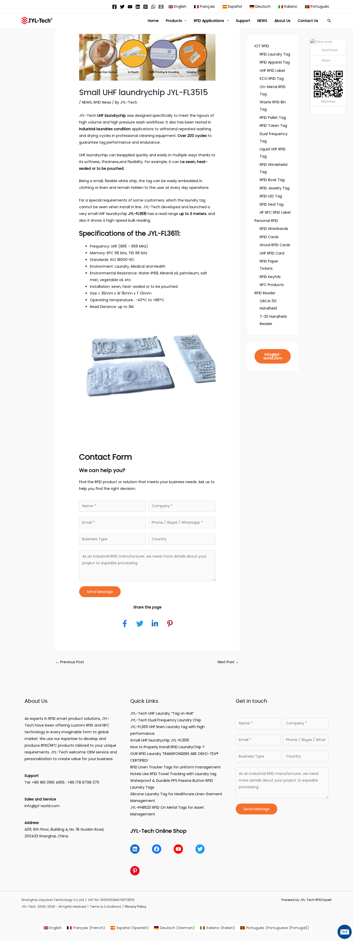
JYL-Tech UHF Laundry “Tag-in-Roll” (162, 713)
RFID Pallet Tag (273, 117)
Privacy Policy (135, 906)
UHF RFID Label (272, 70)
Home (153, 20)
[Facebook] (114, 6)
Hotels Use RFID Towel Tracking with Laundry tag (173, 773)
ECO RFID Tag (272, 78)
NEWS (262, 20)
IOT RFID (262, 46)
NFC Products (272, 284)
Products (174, 20)
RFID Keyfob (270, 276)
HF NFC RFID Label (275, 212)
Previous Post (70, 662)
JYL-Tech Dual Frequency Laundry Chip (165, 720)
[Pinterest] (145, 6)
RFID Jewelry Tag (274, 188)
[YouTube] (130, 6)
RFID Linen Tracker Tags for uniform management (175, 767)
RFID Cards (269, 237)
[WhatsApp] (153, 6)
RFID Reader (265, 293)
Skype (325, 60)
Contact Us (308, 20)
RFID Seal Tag (271, 204)
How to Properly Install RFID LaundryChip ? (167, 747)
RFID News (102, 102)
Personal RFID (266, 220)
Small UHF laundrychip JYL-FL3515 (159, 740)
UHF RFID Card (272, 253)
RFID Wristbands (274, 228)
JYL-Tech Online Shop (158, 831)
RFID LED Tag (271, 196)
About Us (282, 20)
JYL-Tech (87, 115)
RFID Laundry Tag (275, 54)
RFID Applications (209, 20)
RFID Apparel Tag (275, 62)
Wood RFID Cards (275, 245)
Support (243, 20)
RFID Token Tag (273, 125)
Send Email (329, 50)
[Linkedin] (137, 6)
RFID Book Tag (272, 179)
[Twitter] (122, 6)
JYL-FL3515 (137, 213)
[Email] (161, 6)
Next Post (228, 662)
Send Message (100, 591)
